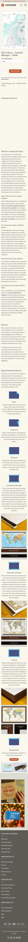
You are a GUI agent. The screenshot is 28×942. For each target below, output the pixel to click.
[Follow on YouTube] (19, 937)
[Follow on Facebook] (8, 937)
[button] (2, 5)
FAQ (2, 914)
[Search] (21, 5)
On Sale (3, 875)
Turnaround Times (6, 888)
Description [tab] (4, 79)
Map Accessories (6, 871)
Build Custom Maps (7, 862)
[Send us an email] (16, 937)
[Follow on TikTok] (14, 937)
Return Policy (5, 891)
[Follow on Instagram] (11, 937)
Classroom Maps (6, 842)
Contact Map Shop (6, 908)
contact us (8, 334)
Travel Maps (5, 868)
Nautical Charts (6, 848)
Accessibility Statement (8, 898)
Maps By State (5, 852)
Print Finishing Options (6, 58)
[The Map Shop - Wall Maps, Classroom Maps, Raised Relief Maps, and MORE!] (10, 5)
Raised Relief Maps (7, 845)
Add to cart (15, 71)
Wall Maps (4, 839)
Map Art (3, 865)
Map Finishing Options (8, 885)
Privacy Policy (5, 894)
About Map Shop (6, 911)
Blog (2, 917)
